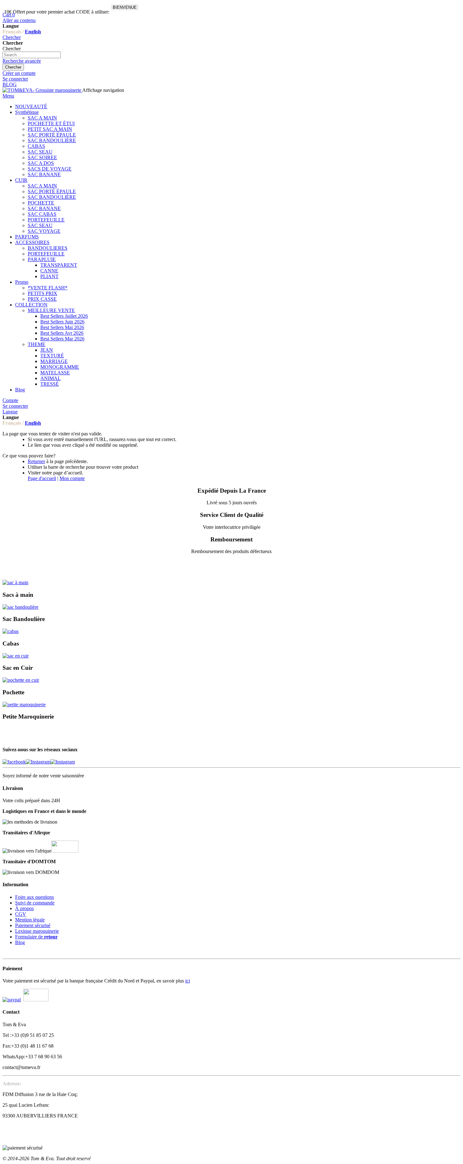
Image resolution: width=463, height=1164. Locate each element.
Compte (10, 400)
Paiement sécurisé (32, 925)
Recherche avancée (22, 61)
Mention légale (30, 919)
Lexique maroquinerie (37, 931)
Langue (10, 411)
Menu (8, 95)
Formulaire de (36, 936)
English (33, 31)
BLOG (10, 84)
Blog (20, 942)
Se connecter (15, 78)
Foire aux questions (34, 897)
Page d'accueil (42, 478)
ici (187, 980)
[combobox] (32, 55)
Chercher (12, 37)
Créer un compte (19, 73)
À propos (24, 908)
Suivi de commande (34, 902)
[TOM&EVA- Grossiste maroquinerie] (42, 90)
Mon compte (72, 478)
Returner (36, 461)
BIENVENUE (125, 7)
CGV (20, 914)
